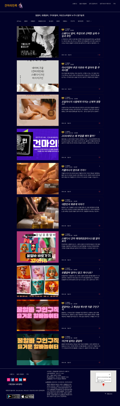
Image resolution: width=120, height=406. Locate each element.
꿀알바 (26, 21)
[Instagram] (8, 379)
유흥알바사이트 (42, 21)
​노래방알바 (50, 378)
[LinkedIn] (20, 379)
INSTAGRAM (68, 382)
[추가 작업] (100, 30)
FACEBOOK (61, 382)
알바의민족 (80, 21)
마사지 (59, 378)
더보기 (88, 21)
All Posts (19, 21)
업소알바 (51, 21)
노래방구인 (63, 394)
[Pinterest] (16, 379)
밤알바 (58, 21)
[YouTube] (24, 379)
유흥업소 (65, 21)
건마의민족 (10, 5)
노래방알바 (48, 382)
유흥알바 (33, 21)
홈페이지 (66, 384)
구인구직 (72, 21)
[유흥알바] (12, 379)
